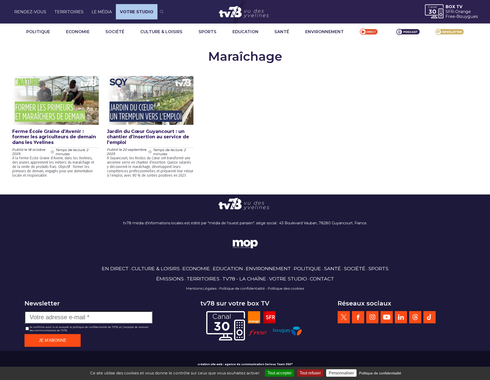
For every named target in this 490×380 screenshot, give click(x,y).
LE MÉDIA (102, 11)
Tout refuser (310, 373)
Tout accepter (279, 373)
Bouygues (467, 16)
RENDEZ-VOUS (30, 11)
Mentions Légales (201, 288)
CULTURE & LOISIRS (161, 31)
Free (450, 16)
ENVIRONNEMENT (324, 31)
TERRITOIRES (68, 11)
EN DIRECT (115, 268)
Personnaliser (341, 373)
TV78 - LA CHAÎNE (244, 279)
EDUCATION (245, 31)
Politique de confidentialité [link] (380, 373)
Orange (463, 11)
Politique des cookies (286, 288)
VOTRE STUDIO (136, 11)
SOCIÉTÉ (114, 31)
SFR (450, 11)
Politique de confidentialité (242, 288)
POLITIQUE (38, 31)
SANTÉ (281, 31)
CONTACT (322, 279)
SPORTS (207, 31)
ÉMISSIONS (170, 279)
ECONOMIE (78, 31)
